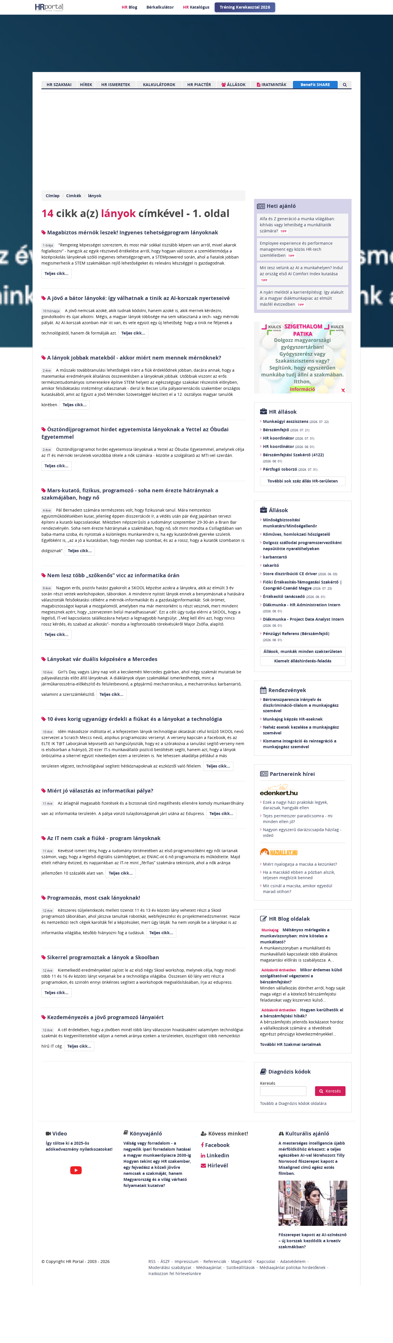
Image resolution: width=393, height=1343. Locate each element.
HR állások (283, 411)
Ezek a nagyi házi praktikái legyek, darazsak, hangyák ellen (295, 805)
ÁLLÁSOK (235, 84)
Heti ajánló (281, 206)
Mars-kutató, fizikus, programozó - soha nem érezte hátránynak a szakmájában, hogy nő (129, 494)
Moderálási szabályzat (169, 1267)
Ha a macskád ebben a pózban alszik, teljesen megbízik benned (299, 875)
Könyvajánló (146, 1133)
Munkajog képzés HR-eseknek (293, 719)
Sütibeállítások (240, 1267)
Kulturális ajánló (306, 1133)
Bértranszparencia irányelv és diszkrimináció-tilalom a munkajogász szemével (301, 705)
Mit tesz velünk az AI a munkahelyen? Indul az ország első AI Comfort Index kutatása (301, 273)
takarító (271, 565)
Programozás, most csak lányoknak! (93, 897)
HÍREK (86, 84)
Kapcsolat (266, 1261)
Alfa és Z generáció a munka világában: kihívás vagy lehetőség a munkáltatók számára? (297, 224)
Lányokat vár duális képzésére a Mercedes (101, 659)
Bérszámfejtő (286, 429)
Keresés (267, 1083)
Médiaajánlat (209, 1267)
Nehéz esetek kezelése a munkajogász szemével (301, 730)
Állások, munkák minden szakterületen (303, 651)
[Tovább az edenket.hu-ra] (303, 789)
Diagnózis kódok (289, 1071)
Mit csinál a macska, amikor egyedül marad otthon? (297, 888)
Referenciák (214, 1261)
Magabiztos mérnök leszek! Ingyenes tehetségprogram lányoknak (132, 232)
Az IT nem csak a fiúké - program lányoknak (103, 838)
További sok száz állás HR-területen (303, 481)
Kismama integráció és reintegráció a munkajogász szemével (299, 743)
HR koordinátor (288, 438)
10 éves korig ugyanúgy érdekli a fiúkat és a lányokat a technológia (134, 719)
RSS (152, 1261)
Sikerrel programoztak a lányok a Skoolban (102, 957)
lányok (95, 195)
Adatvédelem (293, 1261)
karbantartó (275, 557)
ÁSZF (165, 1261)
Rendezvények (287, 690)
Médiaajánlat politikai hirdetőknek (292, 1267)
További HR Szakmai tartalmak (290, 1044)
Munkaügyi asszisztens (296, 421)
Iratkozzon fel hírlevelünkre (174, 1273)
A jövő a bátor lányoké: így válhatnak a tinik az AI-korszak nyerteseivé (138, 298)
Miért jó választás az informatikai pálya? (99, 790)
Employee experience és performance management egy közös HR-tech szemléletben (296, 249)
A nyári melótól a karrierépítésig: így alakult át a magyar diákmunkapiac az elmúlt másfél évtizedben (302, 298)
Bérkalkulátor (160, 7)
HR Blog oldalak (289, 918)
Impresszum (187, 1261)
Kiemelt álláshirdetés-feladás (302, 661)
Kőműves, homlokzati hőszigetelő (296, 534)
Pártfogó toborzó (290, 469)
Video (59, 1133)
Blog (129, 7)
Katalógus (196, 7)
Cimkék (73, 195)
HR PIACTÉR (199, 84)
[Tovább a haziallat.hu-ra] (303, 851)
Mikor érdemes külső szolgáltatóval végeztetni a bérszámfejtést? (301, 976)
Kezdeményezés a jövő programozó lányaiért (105, 1017)
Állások (278, 510)
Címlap (53, 195)
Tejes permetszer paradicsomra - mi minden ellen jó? (298, 818)
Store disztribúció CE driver (300, 573)
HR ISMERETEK (115, 84)
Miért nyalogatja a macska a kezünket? (300, 864)
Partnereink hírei (292, 774)
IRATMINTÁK (273, 84)
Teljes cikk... (56, 273)
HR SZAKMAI (59, 84)
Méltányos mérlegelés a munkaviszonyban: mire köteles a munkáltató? (294, 936)
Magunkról (241, 1261)
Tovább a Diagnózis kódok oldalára (293, 1103)
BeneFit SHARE (315, 84)
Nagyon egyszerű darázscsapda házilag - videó (302, 832)
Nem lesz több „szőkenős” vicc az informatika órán (113, 575)
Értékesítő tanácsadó (294, 596)
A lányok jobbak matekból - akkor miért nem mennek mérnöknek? (133, 357)
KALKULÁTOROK (159, 84)
